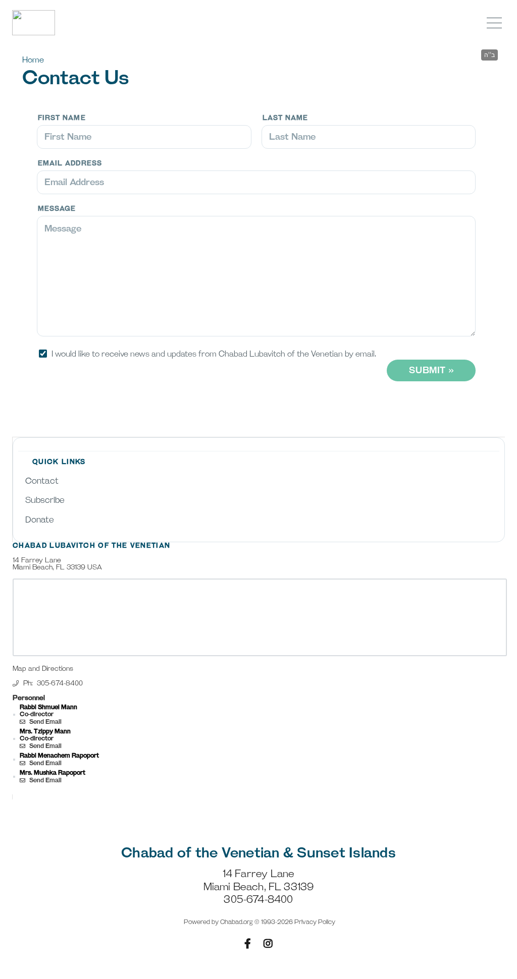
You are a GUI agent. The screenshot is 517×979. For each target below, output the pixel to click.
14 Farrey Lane (37, 560)
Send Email (45, 722)
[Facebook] (247, 944)
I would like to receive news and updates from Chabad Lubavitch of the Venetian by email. (213, 354)
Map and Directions (43, 668)
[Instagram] (268, 944)
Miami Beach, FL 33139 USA (57, 567)
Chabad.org (236, 922)
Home (32, 60)
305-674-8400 (60, 683)
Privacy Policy (314, 922)
